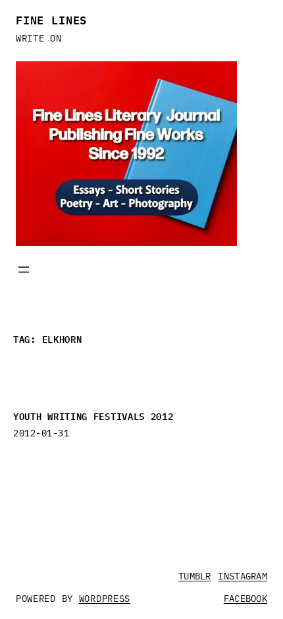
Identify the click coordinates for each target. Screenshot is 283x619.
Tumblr (194, 576)
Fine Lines (51, 19)
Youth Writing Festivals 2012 (93, 415)
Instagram (242, 576)
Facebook (245, 598)
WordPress (104, 598)
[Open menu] (24, 270)
